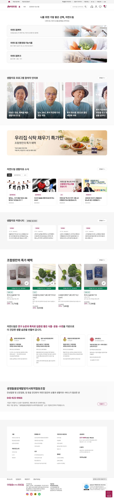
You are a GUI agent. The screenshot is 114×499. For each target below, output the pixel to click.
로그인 (92, 2)
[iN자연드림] (9, 1)
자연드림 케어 (16, 2)
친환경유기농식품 (34, 7)
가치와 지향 (14, 452)
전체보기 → (102, 78)
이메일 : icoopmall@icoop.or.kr (33, 490)
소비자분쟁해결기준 (54, 487)
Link (105, 2)
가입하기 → (102, 404)
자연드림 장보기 (26, 2)
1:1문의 (82, 447)
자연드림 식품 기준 (16, 437)
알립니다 (59, 449)
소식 (25, 175)
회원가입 (86, 2)
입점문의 (18, 479)
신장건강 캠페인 (60, 457)
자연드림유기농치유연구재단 (40, 463)
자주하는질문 (83, 457)
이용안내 (99, 2)
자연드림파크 (37, 446)
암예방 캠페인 (60, 460)
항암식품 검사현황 (16, 440)
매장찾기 (14, 457)
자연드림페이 (60, 443)
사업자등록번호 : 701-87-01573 (41, 485)
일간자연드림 (17, 175)
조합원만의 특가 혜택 (19, 260)
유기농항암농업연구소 (39, 455)
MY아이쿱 (59, 437)
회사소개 (9, 479)
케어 (24, 7)
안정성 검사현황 (15, 443)
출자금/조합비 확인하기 (62, 446)
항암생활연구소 (37, 460)
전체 (9, 175)
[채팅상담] (109, 494)
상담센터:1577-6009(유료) (56, 490)
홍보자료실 (36, 479)
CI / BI (13, 455)
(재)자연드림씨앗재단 (38, 440)
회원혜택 (59, 440)
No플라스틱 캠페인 (61, 463)
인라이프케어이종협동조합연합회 (41, 437)
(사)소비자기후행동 (38, 443)
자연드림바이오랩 (38, 457)
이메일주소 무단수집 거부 (56, 489)
